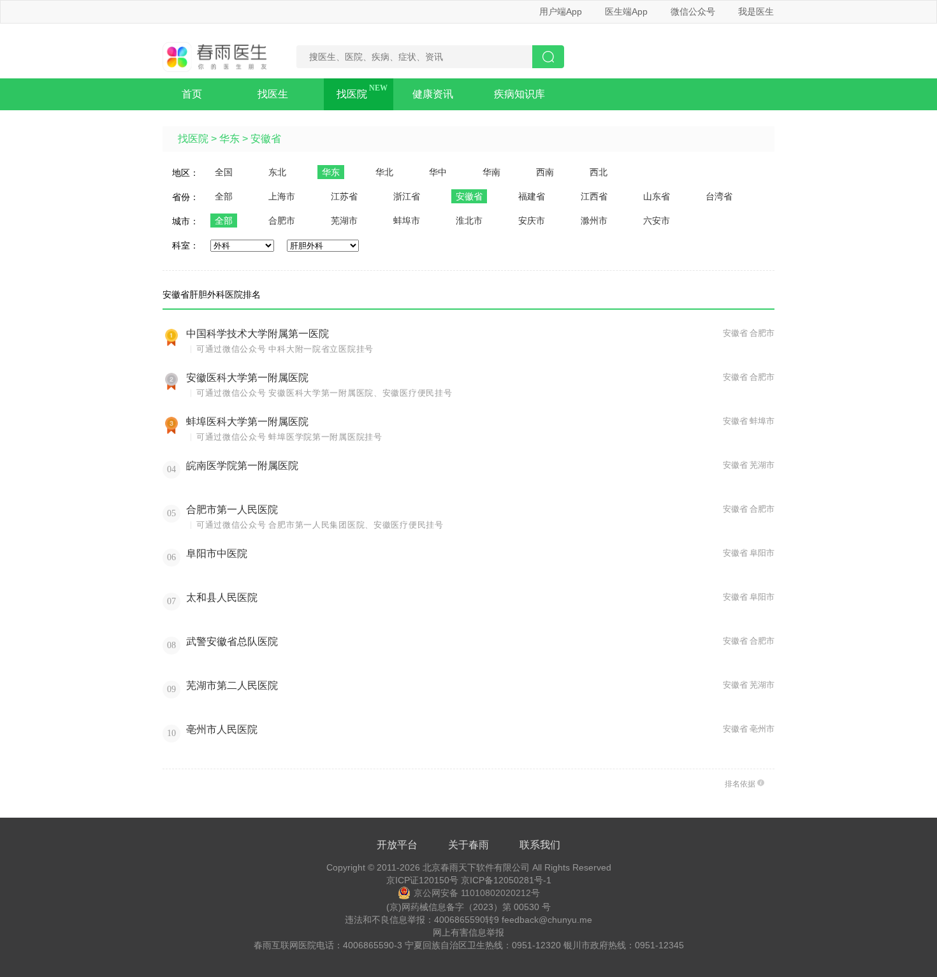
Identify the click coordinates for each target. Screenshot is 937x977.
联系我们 (539, 844)
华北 (384, 172)
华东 (229, 138)
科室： (185, 245)
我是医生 (756, 11)
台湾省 (719, 196)
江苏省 (344, 196)
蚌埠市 (406, 220)
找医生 (273, 94)
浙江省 (406, 196)
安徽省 (266, 138)
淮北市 (469, 220)
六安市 (656, 220)
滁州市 (594, 220)
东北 (277, 172)
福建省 (531, 196)
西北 (598, 172)
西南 (545, 172)
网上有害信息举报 (468, 932)
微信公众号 (693, 11)
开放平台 (397, 844)
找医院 (352, 94)
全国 (224, 172)
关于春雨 (468, 844)
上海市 (281, 196)
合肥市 (281, 220)
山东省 (656, 196)
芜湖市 (344, 220)
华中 (438, 172)
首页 (192, 94)
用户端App (560, 11)
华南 (491, 172)
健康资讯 (432, 94)
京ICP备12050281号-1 (506, 880)
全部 (224, 196)
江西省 (594, 196)
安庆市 (531, 220)
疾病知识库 (519, 94)
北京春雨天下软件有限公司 (476, 867)
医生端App (626, 11)
